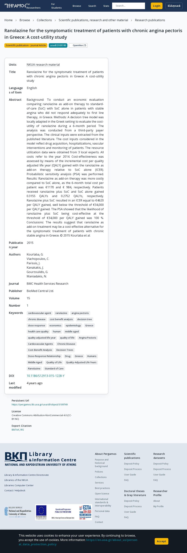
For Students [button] (56, 5)
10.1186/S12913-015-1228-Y (45, 376)
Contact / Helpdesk (14, 490)
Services (99, 482)
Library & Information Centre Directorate (26, 475)
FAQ (97, 516)
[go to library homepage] (40, 459)
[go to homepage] (15, 5)
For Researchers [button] (33, 5)
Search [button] (92, 5)
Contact (99, 522)
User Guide (130, 474)
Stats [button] (106, 5)
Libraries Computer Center (19, 485)
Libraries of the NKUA (16, 480)
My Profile (158, 506)
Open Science (102, 493)
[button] (40, 313)
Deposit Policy (131, 463)
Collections (101, 477)
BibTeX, (16, 429)
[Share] (5, 51)
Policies (99, 471)
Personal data (102, 511)
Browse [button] (77, 5)
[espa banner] (63, 512)
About (156, 500)
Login (156, 5)
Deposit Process (133, 469)
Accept (161, 541)
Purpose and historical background (101, 463)
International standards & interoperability (103, 502)
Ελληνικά (174, 5)
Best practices (102, 488)
